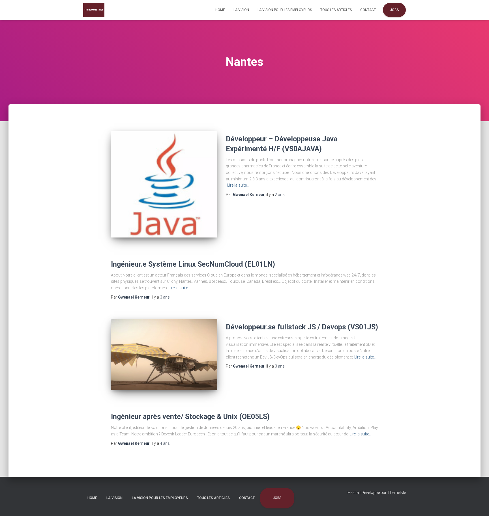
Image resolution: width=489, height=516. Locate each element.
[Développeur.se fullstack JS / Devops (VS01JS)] (164, 354)
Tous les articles (336, 10)
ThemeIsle (396, 492)
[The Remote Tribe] (94, 10)
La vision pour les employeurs (285, 10)
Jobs (394, 10)
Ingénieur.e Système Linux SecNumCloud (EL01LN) (193, 264)
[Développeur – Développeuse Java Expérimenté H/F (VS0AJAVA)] (164, 184)
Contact (368, 10)
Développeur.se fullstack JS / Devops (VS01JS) (302, 327)
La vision (241, 10)
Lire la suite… (238, 185)
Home (220, 10)
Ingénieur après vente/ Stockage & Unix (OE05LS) (190, 417)
